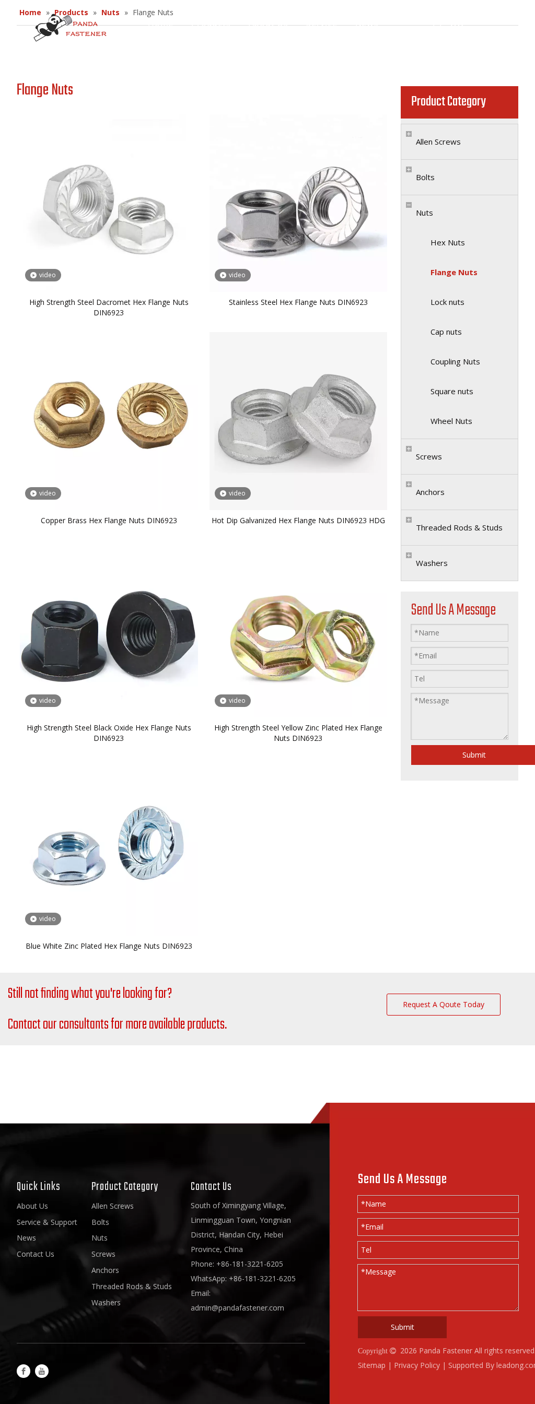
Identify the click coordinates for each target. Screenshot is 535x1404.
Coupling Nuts (455, 361)
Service (322, 23)
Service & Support (47, 1222)
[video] (109, 202)
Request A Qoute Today (443, 1004)
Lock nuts (447, 302)
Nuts (424, 212)
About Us (268, 23)
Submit (402, 1327)
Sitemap (372, 1365)
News (367, 23)
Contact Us (171, 34)
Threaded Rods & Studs (459, 527)
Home (160, 23)
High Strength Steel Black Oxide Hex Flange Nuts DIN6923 (109, 733)
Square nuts (452, 391)
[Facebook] (23, 1371)
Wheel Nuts (451, 421)
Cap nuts (446, 331)
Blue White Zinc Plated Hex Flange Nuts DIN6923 (109, 946)
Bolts (425, 177)
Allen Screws (438, 141)
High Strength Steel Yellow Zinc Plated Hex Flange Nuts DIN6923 (298, 733)
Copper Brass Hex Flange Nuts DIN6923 (109, 520)
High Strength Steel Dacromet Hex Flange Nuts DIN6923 (109, 307)
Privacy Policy (417, 1365)
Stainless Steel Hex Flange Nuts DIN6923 (298, 302)
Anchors (430, 492)
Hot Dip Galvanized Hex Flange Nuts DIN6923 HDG (298, 520)
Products (210, 23)
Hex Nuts (448, 242)
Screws (429, 456)
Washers (432, 563)
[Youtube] (42, 1371)
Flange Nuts (454, 272)
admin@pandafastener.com (237, 1308)
